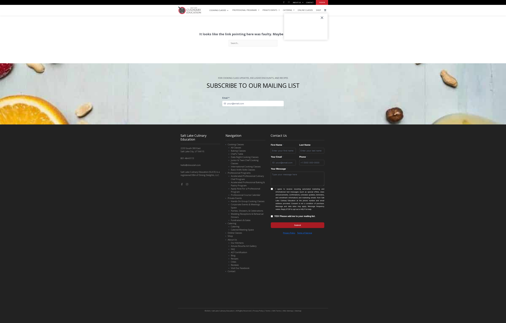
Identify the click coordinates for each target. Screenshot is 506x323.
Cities (233, 261)
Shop (318, 10)
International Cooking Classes (246, 166)
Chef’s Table (237, 153)
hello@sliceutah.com (191, 165)
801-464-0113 (187, 158)
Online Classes (305, 10)
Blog (233, 255)
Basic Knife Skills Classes (243, 169)
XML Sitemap (288, 311)
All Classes (236, 147)
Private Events (269, 10)
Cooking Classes (236, 144)
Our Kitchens (237, 242)
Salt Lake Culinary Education (223, 311)
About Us (297, 2)
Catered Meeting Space (242, 229)
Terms (267, 311)
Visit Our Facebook (240, 268)
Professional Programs (244, 10)
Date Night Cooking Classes (245, 157)
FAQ (233, 249)
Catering (287, 10)
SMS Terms (276, 311)
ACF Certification (239, 252)
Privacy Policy (258, 311)
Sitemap (298, 311)
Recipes (234, 258)
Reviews (235, 265)
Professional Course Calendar (245, 195)
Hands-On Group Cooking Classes (247, 201)
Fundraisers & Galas (240, 220)
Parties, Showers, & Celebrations (247, 210)
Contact (309, 2)
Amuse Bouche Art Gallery (244, 246)
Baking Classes (238, 150)
